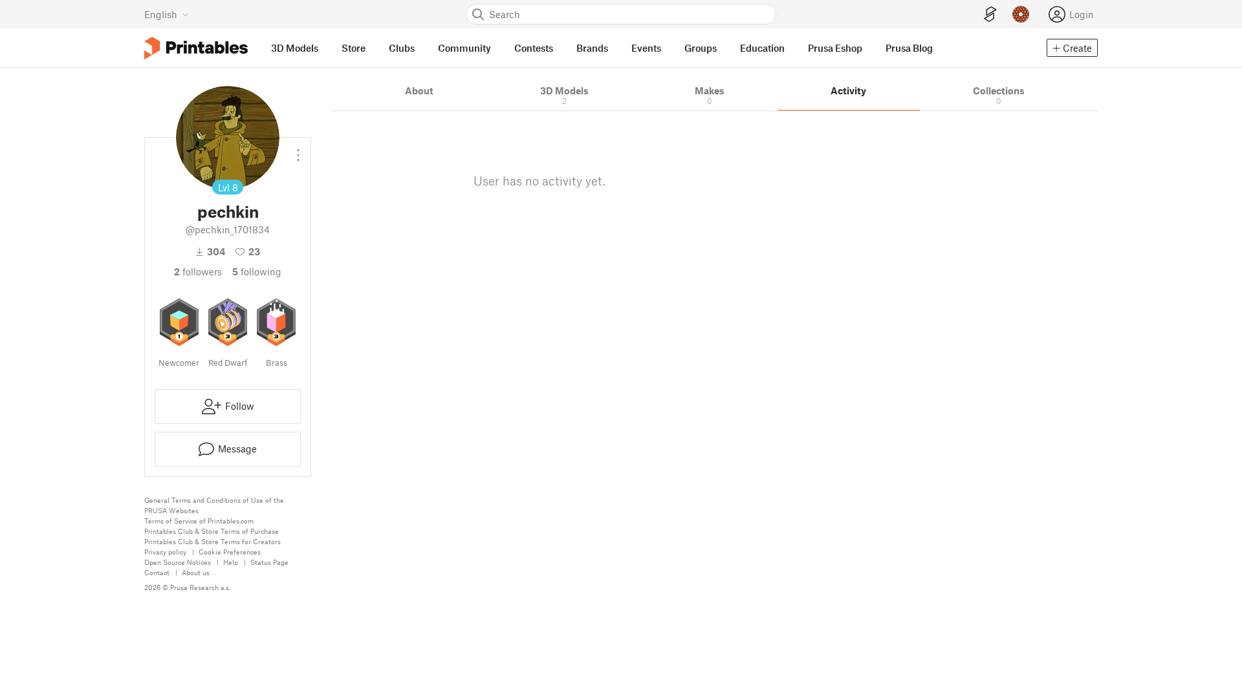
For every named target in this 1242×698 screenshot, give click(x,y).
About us (196, 572)
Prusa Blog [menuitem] (909, 48)
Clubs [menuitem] (402, 48)
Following (256, 271)
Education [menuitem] (762, 48)
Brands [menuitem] (592, 48)
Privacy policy (165, 551)
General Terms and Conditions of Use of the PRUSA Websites (214, 505)
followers (198, 271)
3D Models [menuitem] (294, 48)
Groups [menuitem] (700, 48)
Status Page (269, 562)
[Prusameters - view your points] (1020, 14)
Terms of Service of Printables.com (199, 520)
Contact (156, 572)
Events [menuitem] (646, 48)
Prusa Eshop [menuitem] (835, 48)
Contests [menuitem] (533, 48)
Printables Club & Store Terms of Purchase (211, 531)
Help (230, 562)
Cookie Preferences (230, 551)
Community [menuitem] (464, 48)
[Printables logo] (196, 48)
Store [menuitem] (353, 48)
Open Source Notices (177, 562)
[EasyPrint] (990, 14)
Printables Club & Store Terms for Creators (212, 541)
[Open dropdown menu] (298, 150)
